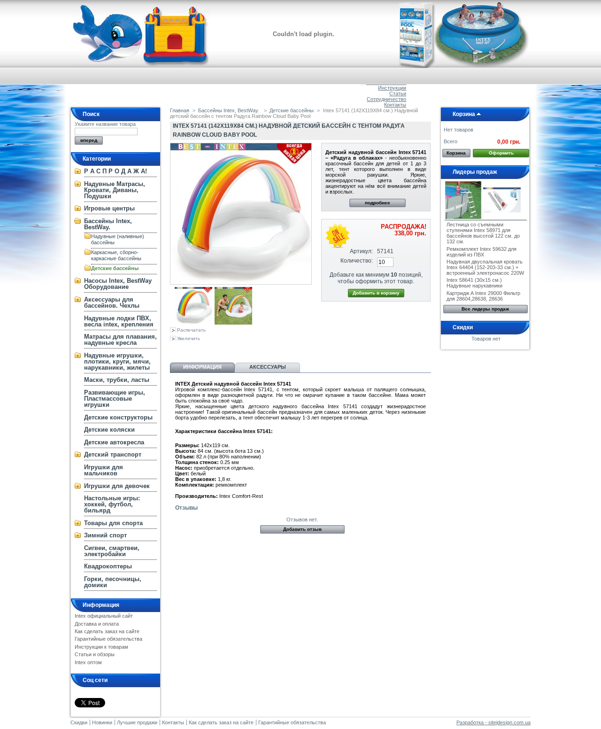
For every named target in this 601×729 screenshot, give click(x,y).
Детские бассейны (115, 268)
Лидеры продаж (475, 172)
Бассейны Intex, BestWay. (108, 224)
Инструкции (392, 88)
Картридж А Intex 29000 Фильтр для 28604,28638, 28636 (483, 296)
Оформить (501, 152)
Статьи (397, 93)
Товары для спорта (113, 523)
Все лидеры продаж (485, 308)
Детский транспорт (112, 454)
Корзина (464, 114)
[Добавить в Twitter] (237, 349)
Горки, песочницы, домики (112, 582)
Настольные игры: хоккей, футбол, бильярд (112, 504)
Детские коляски (109, 429)
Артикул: (361, 251)
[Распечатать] (260, 349)
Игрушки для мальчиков (103, 470)
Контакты (395, 105)
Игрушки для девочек (117, 485)
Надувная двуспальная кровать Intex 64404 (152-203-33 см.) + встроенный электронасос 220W (485, 267)
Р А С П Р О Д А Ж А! (115, 171)
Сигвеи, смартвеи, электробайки (111, 551)
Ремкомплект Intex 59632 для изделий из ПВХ (481, 251)
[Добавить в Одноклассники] (191, 349)
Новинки (102, 722)
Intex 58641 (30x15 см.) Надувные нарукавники (474, 282)
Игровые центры (109, 208)
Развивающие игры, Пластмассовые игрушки (114, 398)
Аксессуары (267, 367)
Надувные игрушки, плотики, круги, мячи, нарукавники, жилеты (117, 361)
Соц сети (95, 680)
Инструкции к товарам (101, 647)
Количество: (356, 260)
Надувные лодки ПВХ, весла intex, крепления (119, 321)
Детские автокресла (114, 442)
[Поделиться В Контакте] (175, 349)
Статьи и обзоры (95, 654)
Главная (179, 110)
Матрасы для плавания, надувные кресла (120, 339)
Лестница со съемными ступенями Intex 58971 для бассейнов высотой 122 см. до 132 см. (483, 233)
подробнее (377, 202)
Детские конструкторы (118, 417)
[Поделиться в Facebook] (222, 349)
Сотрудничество (386, 99)
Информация (101, 605)
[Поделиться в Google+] (206, 349)
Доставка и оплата (97, 624)
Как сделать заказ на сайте (107, 631)
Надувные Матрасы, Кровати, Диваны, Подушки (114, 190)
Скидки (463, 327)
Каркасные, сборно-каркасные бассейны (116, 255)
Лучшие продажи (137, 722)
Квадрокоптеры (108, 566)
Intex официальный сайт (104, 616)
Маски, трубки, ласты (116, 379)
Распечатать (191, 330)
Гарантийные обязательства (108, 639)
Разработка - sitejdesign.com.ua (493, 722)
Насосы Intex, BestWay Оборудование (118, 283)
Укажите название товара (105, 124)
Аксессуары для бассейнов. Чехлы (111, 302)
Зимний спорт (105, 535)
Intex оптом (88, 662)
